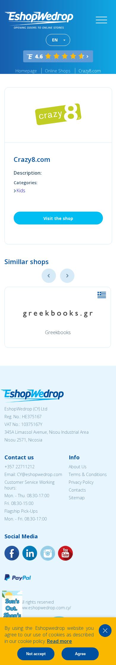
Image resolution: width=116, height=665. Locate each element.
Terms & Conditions (88, 474)
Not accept (36, 654)
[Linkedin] (65, 553)
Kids (20, 190)
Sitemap (77, 497)
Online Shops (57, 71)
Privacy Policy (81, 482)
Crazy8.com (90, 71)
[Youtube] (47, 553)
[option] (57, 317)
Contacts (77, 490)
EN (55, 40)
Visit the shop (58, 218)
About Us (78, 466)
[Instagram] (29, 553)
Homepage (26, 71)
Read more (59, 641)
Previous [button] (49, 276)
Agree (80, 654)
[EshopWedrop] (38, 20)
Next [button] (67, 276)
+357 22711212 (19, 466)
